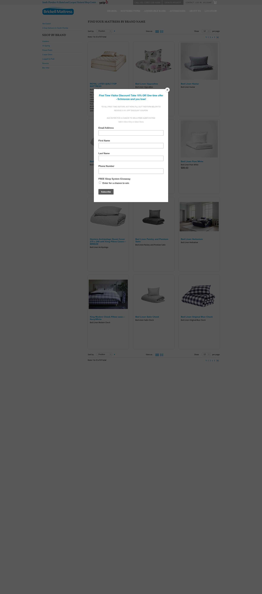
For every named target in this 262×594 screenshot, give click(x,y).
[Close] (167, 90)
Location (211, 11)
